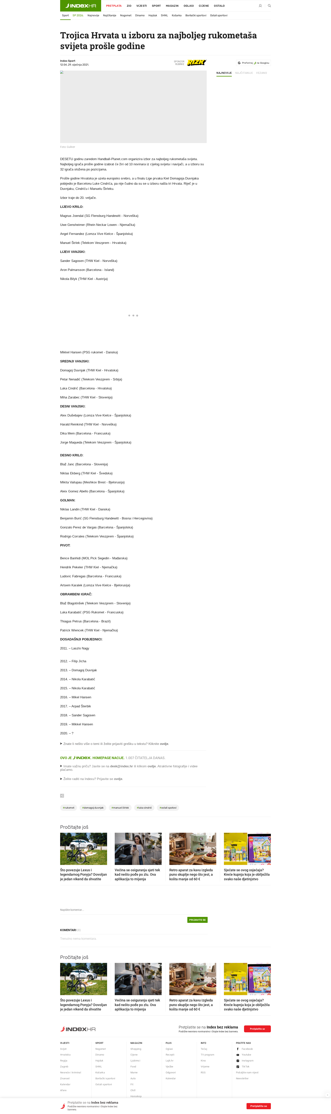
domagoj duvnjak (93, 807)
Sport (156, 5)
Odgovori (171, 1072)
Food (133, 1066)
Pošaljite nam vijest (247, 1072)
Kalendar (65, 1084)
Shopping (135, 1048)
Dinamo (140, 15)
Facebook (247, 1048)
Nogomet (125, 15)
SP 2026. (78, 15)
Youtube (246, 1054)
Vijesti (141, 5)
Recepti (170, 1054)
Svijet (63, 1048)
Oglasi (189, 5)
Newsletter (242, 1078)
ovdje (151, 766)
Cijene (204, 5)
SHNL (164, 15)
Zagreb (64, 1066)
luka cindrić (144, 807)
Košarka (177, 15)
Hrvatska (65, 1054)
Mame (134, 1072)
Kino (203, 1060)
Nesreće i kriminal (70, 1072)
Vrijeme (205, 1066)
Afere (63, 1090)
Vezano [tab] (261, 73)
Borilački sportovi (195, 15)
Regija (63, 1060)
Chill (132, 1090)
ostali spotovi (168, 807)
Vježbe (169, 1066)
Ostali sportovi (218, 15)
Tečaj (204, 1048)
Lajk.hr (170, 1060)
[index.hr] (80, 6)
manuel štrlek (120, 807)
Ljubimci (135, 1060)
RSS (203, 1072)
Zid (129, 5)
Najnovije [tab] (224, 73)
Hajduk (152, 15)
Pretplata (114, 5)
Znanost (65, 1078)
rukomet (68, 807)
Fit (131, 1084)
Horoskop (136, 1096)
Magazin (136, 1043)
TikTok (246, 1066)
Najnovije (93, 15)
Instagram (248, 1060)
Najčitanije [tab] (244, 73)
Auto (133, 1078)
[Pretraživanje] (268, 6)
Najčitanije (109, 15)
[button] (65, 847)
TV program (207, 1054)
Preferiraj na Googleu (255, 63)
